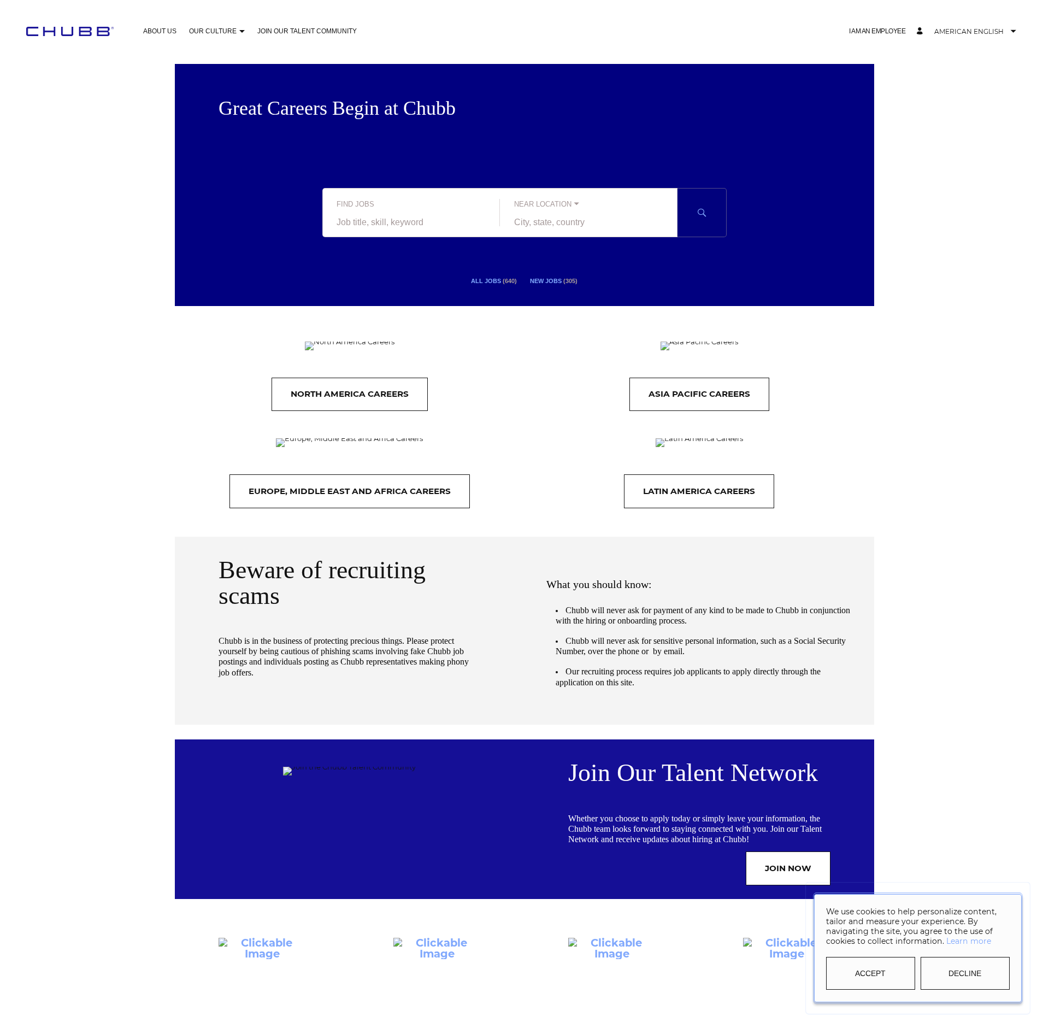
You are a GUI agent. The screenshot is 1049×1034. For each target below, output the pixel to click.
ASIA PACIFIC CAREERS (699, 394)
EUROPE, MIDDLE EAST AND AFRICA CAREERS (350, 491)
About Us (159, 31)
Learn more (968, 941)
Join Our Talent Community (307, 31)
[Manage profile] (921, 31)
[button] (241, 32)
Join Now (788, 868)
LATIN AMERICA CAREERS (699, 491)
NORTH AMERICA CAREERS (350, 394)
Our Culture (213, 31)
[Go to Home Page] (70, 31)
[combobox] (411, 222)
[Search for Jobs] (702, 212)
